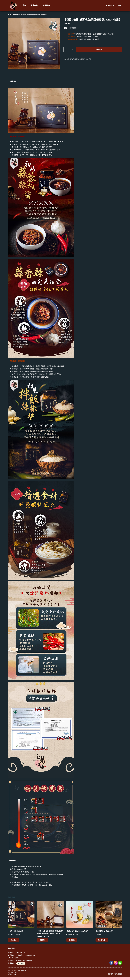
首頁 (25, 5)
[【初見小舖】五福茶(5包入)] (109, 914)
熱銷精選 (82, 59)
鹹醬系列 (69, 59)
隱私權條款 (118, 974)
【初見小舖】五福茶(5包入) (104, 931)
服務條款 (110, 974)
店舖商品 (34, 5)
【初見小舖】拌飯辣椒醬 (16, 931)
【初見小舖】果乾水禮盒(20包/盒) (77, 931)
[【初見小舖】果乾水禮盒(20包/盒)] (79, 914)
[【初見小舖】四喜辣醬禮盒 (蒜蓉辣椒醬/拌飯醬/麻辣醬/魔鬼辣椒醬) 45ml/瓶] (50, 914)
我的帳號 (109, 5)
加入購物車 (99, 49)
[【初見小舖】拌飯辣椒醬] (21, 914)
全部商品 (76, 59)
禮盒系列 (88, 59)
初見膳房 (46, 5)
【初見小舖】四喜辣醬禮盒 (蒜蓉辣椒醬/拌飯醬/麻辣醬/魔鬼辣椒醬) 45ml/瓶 (50, 932)
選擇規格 (13, 940)
